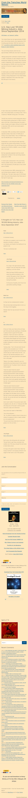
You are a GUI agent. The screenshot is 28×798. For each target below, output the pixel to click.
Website (3, 498)
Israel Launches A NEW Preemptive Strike (14, 688)
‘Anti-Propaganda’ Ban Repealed (14, 551)
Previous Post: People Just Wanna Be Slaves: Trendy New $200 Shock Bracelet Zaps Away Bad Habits (7, 207)
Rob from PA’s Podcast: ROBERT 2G (14, 539)
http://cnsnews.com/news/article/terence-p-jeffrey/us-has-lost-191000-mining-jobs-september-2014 (12, 183)
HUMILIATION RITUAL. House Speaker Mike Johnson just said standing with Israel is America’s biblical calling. (13, 656)
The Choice (8, 751)
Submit (24, 642)
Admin (18, 198)
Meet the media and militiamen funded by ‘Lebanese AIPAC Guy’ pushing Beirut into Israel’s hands (12, 729)
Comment (4, 477)
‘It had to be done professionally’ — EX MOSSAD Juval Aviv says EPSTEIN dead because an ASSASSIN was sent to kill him (13, 754)
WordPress (10, 792)
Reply (5, 253)
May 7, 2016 (7, 21)
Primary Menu (5, 16)
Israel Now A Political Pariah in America (13, 726)
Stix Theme (20, 792)
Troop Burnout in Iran (9, 716)
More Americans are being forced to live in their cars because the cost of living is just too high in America (13, 734)
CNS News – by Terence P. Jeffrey (9, 35)
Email (2, 492)
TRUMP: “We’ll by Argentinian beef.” (13, 673)
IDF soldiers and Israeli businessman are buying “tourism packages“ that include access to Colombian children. (13, 713)
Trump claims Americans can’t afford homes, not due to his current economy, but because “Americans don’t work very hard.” (13, 696)
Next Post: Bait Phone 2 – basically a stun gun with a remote (20, 206)
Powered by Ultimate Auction (21, 797)
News (8, 22)
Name (3, 486)
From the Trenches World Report (13, 3)
